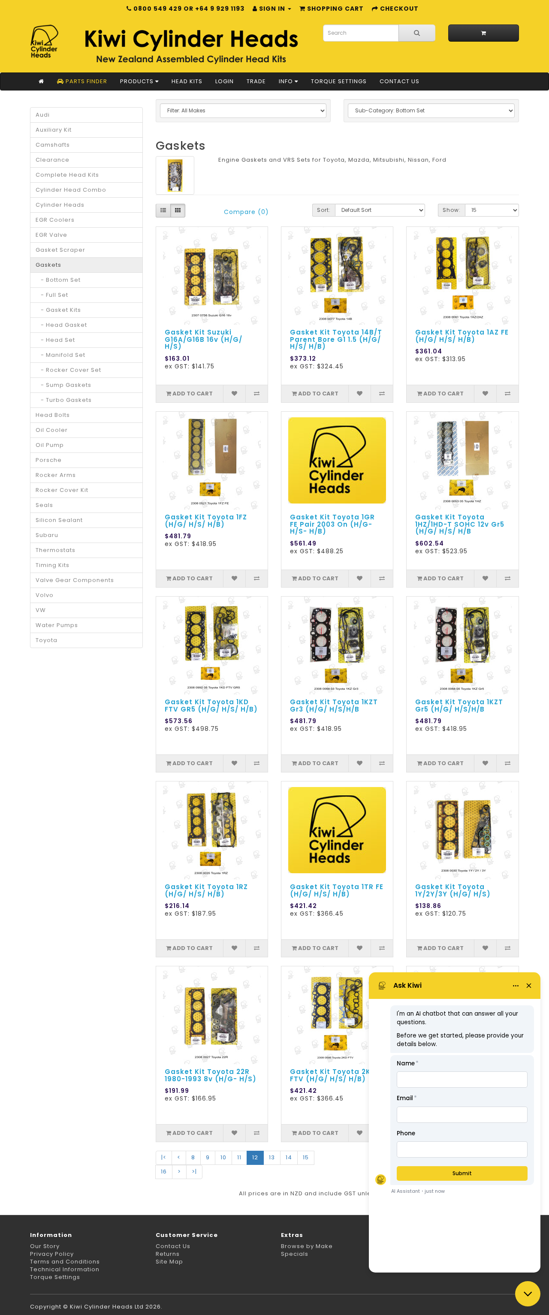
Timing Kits (52, 565)
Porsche (49, 460)
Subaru (47, 535)
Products (137, 81)
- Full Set (52, 295)
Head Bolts (53, 415)
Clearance (52, 160)
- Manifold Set (60, 355)
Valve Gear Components (75, 580)
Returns (168, 1254)
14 (289, 1157)
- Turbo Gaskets (64, 400)
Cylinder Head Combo (71, 190)
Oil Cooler (52, 430)
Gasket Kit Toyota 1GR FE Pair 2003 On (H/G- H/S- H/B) (332, 524)
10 (223, 1157)
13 (272, 1157)
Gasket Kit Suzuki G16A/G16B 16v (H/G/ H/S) (203, 339)
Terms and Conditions (65, 1262)
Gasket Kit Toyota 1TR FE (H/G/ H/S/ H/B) (336, 890)
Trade (256, 81)
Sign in (272, 8)
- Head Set (55, 340)
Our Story (45, 1246)
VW (41, 610)
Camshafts (53, 145)
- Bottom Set (58, 280)
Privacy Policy (52, 1254)
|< (163, 1157)
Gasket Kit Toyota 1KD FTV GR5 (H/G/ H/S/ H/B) (211, 705)
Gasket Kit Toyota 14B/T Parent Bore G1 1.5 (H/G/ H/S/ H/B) (336, 339)
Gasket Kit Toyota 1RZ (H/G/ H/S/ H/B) (206, 890)
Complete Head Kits (67, 175)
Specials (294, 1254)
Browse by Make (307, 1246)
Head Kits (187, 81)
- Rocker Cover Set (68, 370)
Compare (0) (246, 212)
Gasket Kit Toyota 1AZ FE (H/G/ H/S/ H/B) (462, 336)
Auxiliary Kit (54, 130)
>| (194, 1171)
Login (224, 81)
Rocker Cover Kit (62, 490)
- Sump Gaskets (63, 385)
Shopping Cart (334, 8)
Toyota (46, 640)
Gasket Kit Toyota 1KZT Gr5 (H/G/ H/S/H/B (459, 705)
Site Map (169, 1262)
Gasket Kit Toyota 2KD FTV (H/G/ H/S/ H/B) (333, 1075)
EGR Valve (51, 235)
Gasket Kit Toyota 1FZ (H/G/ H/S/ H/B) (206, 521)
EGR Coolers (55, 220)
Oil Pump (50, 445)
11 (239, 1157)
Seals (44, 505)
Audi (43, 115)
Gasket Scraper (60, 250)
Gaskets (48, 265)
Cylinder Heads (60, 205)
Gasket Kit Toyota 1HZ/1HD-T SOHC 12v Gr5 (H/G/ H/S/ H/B (459, 524)
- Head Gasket (61, 325)
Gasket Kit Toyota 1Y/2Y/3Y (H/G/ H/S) (453, 890)
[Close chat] (527, 1293)
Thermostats (55, 550)
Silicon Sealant (59, 520)
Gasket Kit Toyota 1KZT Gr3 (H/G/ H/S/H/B (334, 705)
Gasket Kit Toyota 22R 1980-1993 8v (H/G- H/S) (210, 1075)
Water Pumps (57, 625)
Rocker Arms (56, 475)
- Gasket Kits (58, 310)
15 (306, 1157)
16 (164, 1171)
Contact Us (399, 81)
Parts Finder (85, 81)
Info (287, 81)
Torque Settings (339, 81)
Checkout (398, 8)
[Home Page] (41, 81)
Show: (452, 210)
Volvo (45, 595)
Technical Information (65, 1269)
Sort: (324, 210)
